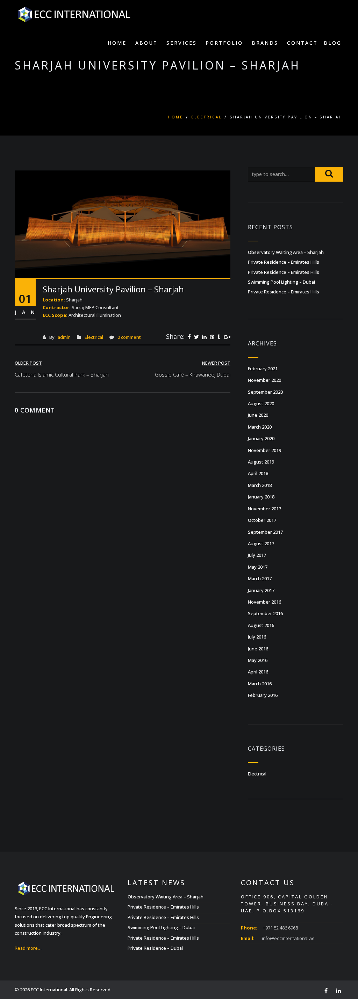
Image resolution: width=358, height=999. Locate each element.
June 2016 (258, 649)
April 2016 (258, 672)
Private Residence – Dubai (155, 948)
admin (64, 337)
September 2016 (265, 613)
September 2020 (265, 392)
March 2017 (260, 578)
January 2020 (261, 438)
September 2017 (265, 532)
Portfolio (224, 42)
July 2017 (257, 555)
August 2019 (261, 462)
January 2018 (261, 497)
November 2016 (264, 602)
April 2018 (258, 473)
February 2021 (263, 368)
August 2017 (261, 543)
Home (117, 42)
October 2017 (262, 520)
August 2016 (261, 625)
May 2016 (257, 660)
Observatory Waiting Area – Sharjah (286, 252)
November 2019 (264, 450)
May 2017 (257, 567)
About (146, 42)
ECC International (49, 989)
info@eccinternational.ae (288, 938)
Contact (302, 42)
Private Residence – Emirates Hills (283, 262)
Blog (333, 42)
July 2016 (257, 637)
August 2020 (261, 403)
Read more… (28, 948)
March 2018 (260, 485)
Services (181, 42)
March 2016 (260, 683)
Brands (265, 42)
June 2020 (258, 415)
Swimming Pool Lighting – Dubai (281, 282)
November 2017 (264, 508)
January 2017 (261, 590)
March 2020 (260, 427)
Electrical (206, 117)
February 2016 (263, 695)
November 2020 (264, 380)
